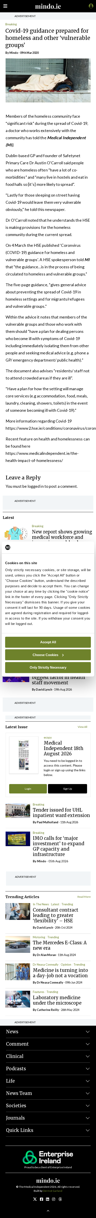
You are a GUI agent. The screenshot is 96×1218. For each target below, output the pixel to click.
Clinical (14, 1056)
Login (28, 788)
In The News (41, 904)
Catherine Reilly (48, 1010)
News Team (19, 1093)
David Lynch (44, 689)
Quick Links (19, 1130)
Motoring (39, 937)
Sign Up (67, 788)
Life (10, 1081)
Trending (67, 904)
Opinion (66, 964)
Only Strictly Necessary (48, 667)
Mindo (13, 52)
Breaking (11, 24)
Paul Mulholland (47, 822)
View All (82, 726)
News (12, 1031)
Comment (17, 1044)
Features (38, 992)
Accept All (48, 642)
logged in (36, 486)
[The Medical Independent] (90, 6)
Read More (84, 896)
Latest (55, 904)
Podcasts (16, 1068)
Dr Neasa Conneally (45, 964)
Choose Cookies (45, 655)
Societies (16, 1105)
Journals (15, 1118)
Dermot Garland (52, 1190)
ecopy (48, 737)
